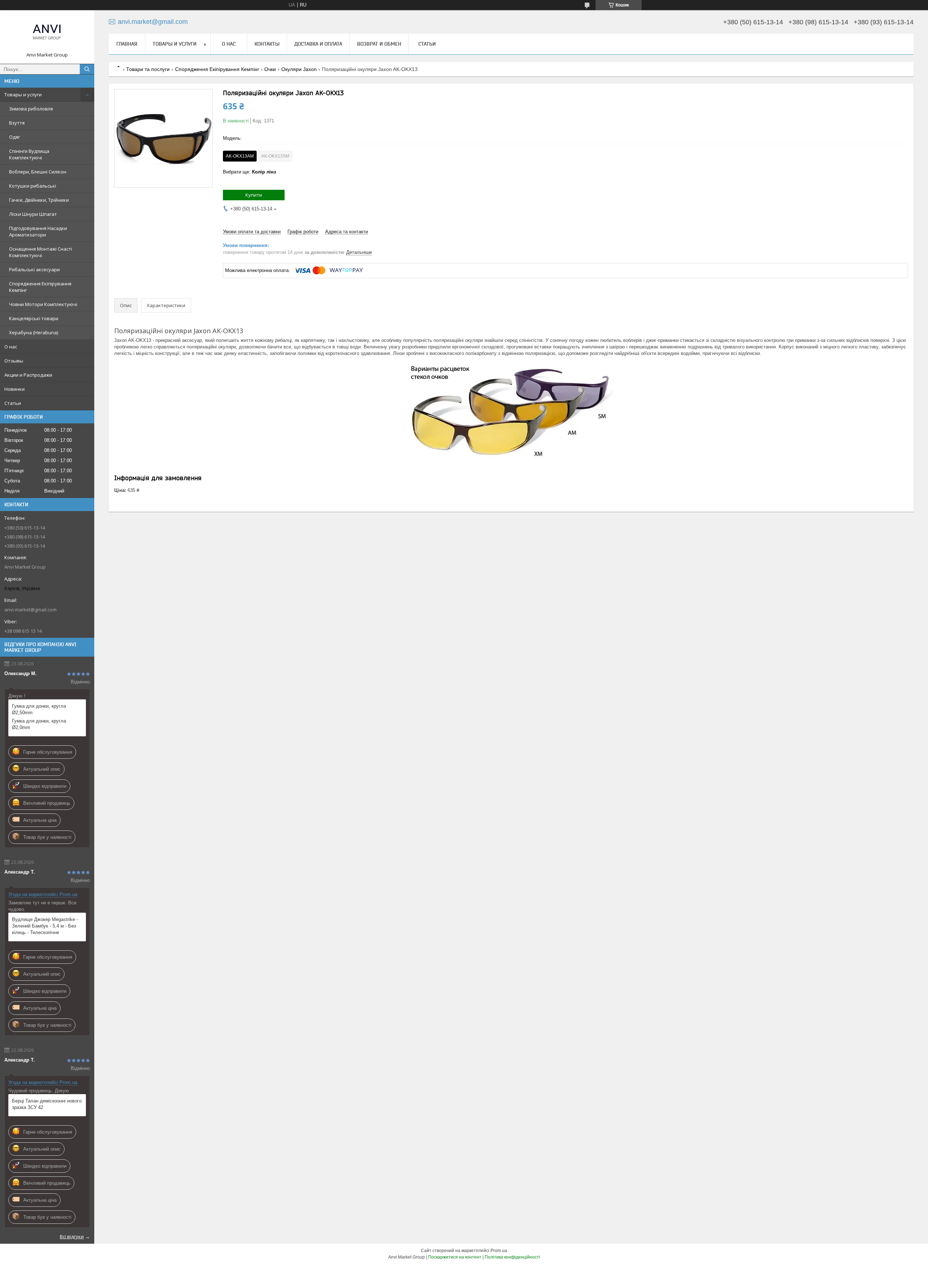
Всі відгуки (72, 1236)
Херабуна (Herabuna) (33, 332)
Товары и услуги (23, 94)
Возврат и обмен (379, 44)
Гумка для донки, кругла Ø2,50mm (39, 709)
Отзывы (13, 360)
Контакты (266, 44)
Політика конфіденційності (512, 1257)
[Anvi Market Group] (47, 34)
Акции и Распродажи (28, 375)
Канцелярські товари (33, 318)
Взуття (17, 123)
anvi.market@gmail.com (30, 609)
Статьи (12, 403)
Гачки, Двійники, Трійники (39, 200)
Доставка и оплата (318, 44)
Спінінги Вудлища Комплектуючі (29, 154)
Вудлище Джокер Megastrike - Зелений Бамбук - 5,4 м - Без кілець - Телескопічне (45, 926)
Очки (270, 69)
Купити (253, 195)
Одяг (14, 137)
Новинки (14, 389)
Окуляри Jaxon (299, 69)
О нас (10, 346)
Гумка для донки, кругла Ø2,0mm (39, 724)
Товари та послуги (148, 69)
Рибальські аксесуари (34, 269)
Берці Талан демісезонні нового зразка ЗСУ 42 (47, 1104)
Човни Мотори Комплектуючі (43, 304)
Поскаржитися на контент (454, 1257)
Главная (126, 44)
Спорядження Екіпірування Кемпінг (40, 286)
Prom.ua (498, 1250)
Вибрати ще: (249, 172)
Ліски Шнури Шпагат (33, 214)
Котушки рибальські (32, 186)
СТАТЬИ (427, 44)
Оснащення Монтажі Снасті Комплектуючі (40, 252)
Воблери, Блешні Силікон (37, 171)
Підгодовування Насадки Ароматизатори (38, 231)
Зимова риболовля (31, 108)
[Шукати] (87, 69)
